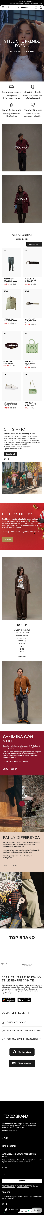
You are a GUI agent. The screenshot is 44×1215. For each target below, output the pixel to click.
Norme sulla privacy (8, 1187)
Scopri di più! (19, 1128)
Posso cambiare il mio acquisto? (22, 1039)
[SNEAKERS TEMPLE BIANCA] (11, 386)
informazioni (9, 1146)
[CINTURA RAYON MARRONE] (32, 262)
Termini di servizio (23, 1187)
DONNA (14, 769)
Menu (5, 1138)
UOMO (5, 769)
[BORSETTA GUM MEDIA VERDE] (32, 386)
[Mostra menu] (3, 7)
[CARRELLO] (40, 7)
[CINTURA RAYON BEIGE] (32, 303)
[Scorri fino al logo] (18, 965)
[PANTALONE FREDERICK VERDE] (11, 262)
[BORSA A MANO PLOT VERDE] (32, 345)
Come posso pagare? (17, 1022)
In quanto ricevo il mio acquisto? (23, 1031)
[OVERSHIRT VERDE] (11, 303)
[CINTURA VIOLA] (11, 345)
